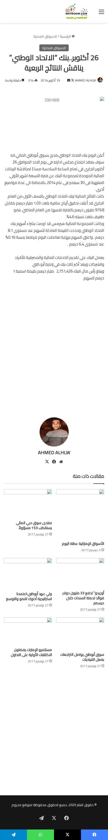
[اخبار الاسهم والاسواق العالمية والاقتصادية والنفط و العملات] (74, 11)
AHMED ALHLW (85, 80)
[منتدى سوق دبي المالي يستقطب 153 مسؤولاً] (28, 503)
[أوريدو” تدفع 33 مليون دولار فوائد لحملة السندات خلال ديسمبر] (80, 573)
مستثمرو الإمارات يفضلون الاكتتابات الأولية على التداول (31, 652)
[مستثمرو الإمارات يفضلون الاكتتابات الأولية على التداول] (28, 630)
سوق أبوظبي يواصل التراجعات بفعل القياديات (82, 657)
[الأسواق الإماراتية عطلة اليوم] (80, 514)
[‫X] (47, 462)
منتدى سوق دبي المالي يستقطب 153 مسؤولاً (34, 525)
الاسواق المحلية (45, 36)
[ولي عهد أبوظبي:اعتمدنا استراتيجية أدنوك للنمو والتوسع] (28, 573)
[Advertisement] (54, 355)
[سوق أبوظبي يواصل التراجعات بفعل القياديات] (80, 633)
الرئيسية (66, 36)
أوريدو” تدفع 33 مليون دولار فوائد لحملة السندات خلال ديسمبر (83, 598)
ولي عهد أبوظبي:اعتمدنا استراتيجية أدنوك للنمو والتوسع (29, 596)
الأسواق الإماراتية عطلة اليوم (83, 543)
